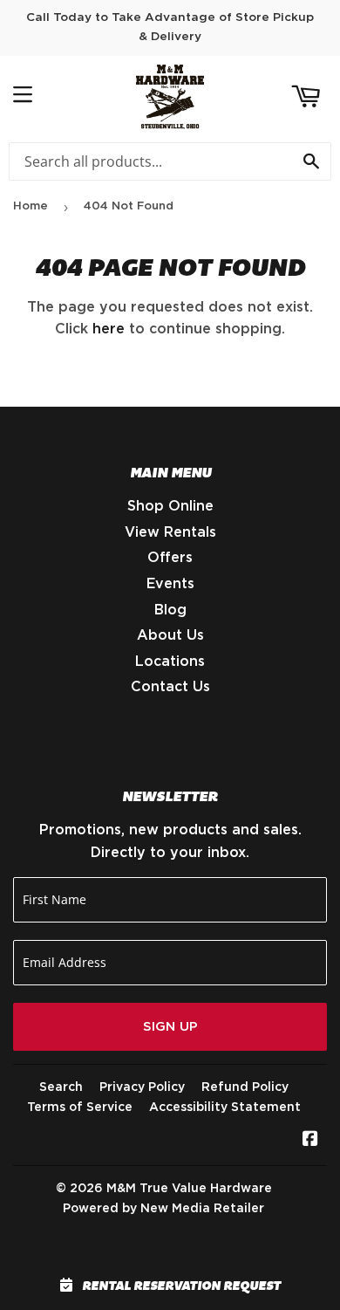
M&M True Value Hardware (189, 1189)
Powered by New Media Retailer (163, 1209)
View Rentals (170, 532)
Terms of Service (80, 1107)
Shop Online (170, 506)
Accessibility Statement (225, 1107)
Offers (170, 558)
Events (170, 584)
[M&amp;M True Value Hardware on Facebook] (310, 1141)
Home (30, 206)
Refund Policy (245, 1087)
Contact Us (170, 687)
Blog (170, 610)
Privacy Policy (142, 1087)
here (108, 329)
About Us (170, 635)
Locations (170, 662)
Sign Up (170, 1026)
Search (61, 1087)
